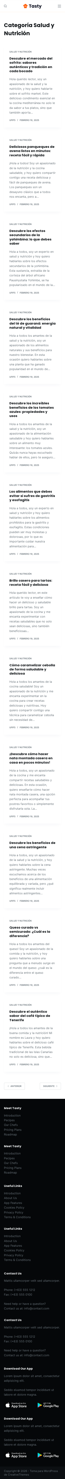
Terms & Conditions (17, 1217)
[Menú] (59, 6)
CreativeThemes (18, 1474)
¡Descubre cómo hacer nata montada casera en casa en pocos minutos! (31, 758)
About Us (10, 1198)
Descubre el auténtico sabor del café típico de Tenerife (29, 1015)
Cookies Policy (14, 1207)
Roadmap (10, 1134)
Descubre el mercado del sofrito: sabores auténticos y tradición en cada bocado (30, 64)
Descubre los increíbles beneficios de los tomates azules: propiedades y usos (31, 409)
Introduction (12, 1115)
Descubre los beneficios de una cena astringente (32, 845)
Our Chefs (11, 1125)
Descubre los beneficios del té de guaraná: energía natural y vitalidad (32, 323)
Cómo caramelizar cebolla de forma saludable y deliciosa (32, 669)
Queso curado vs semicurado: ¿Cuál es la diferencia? (29, 931)
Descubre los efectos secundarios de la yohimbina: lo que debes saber (30, 237)
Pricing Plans (12, 1129)
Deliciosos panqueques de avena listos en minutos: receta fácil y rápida (32, 150)
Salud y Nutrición (20, 51)
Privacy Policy (13, 1212)
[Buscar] (5, 6)
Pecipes (9, 1120)
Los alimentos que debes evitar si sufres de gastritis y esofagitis (32, 495)
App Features (13, 1203)
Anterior (15, 1086)
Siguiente (49, 1086)
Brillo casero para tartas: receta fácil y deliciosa (30, 582)
